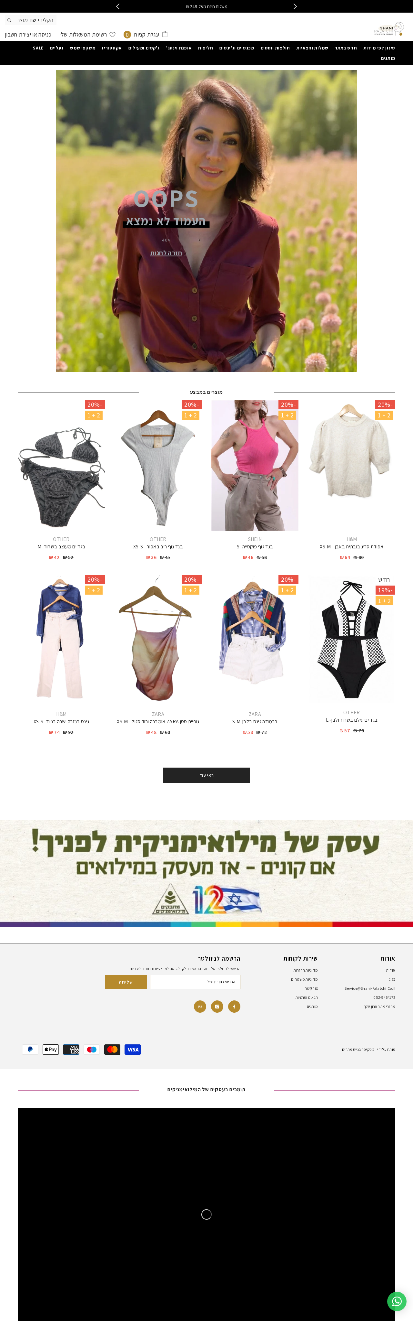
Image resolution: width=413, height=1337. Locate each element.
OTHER (158, 539)
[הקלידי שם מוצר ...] (30, 20)
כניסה (44, 34)
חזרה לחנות (166, 252)
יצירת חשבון (18, 34)
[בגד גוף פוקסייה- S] (254, 465)
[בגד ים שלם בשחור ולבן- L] (351, 639)
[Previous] (118, 6)
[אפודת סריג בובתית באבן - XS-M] (351, 465)
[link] (200, 1006)
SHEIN (255, 539)
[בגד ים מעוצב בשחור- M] (61, 465)
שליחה (126, 982)
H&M (352, 539)
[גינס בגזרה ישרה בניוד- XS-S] (61, 640)
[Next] (295, 6)
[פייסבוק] (234, 1006)
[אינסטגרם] (217, 1006)
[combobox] (35, 20)
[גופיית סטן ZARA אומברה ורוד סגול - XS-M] (158, 640)
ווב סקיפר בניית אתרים (359, 1049)
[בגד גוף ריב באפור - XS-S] (158, 465)
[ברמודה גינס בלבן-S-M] (254, 640)
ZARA (255, 714)
